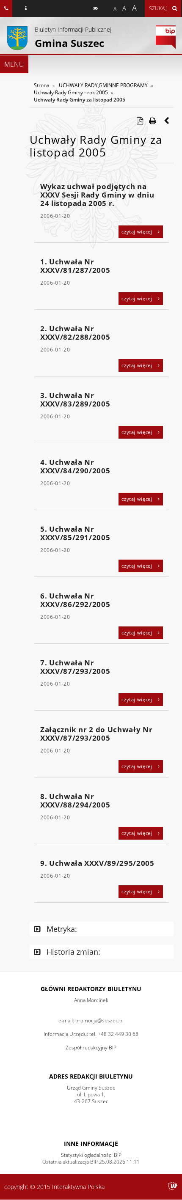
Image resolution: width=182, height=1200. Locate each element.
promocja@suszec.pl (99, 1020)
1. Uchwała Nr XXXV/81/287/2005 (75, 266)
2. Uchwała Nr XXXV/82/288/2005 (75, 333)
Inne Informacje (91, 1144)
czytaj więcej (137, 231)
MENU (14, 64)
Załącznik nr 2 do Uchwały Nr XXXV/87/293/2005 (96, 734)
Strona (42, 85)
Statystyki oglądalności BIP (91, 1155)
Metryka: (60, 929)
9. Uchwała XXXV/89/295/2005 (97, 863)
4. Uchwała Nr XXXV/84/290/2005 (75, 466)
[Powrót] (167, 120)
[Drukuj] (152, 120)
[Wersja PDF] (139, 120)
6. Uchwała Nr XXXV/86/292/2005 (75, 600)
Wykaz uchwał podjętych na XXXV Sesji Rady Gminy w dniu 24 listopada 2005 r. (97, 194)
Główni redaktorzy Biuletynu (91, 989)
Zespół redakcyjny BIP (91, 1047)
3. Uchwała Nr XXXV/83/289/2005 (75, 399)
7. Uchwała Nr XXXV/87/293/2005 (75, 667)
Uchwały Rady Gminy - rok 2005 (71, 92)
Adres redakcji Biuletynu (91, 1076)
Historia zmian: (72, 952)
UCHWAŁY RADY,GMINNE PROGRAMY (103, 85)
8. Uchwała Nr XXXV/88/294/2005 (75, 800)
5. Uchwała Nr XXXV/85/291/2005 (75, 533)
